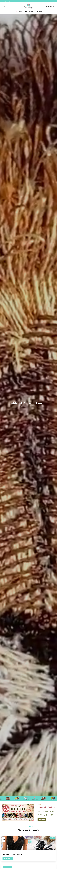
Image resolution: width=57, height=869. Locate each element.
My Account (49, 6)
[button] (4, 6)
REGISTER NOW (8, 858)
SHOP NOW (42, 819)
